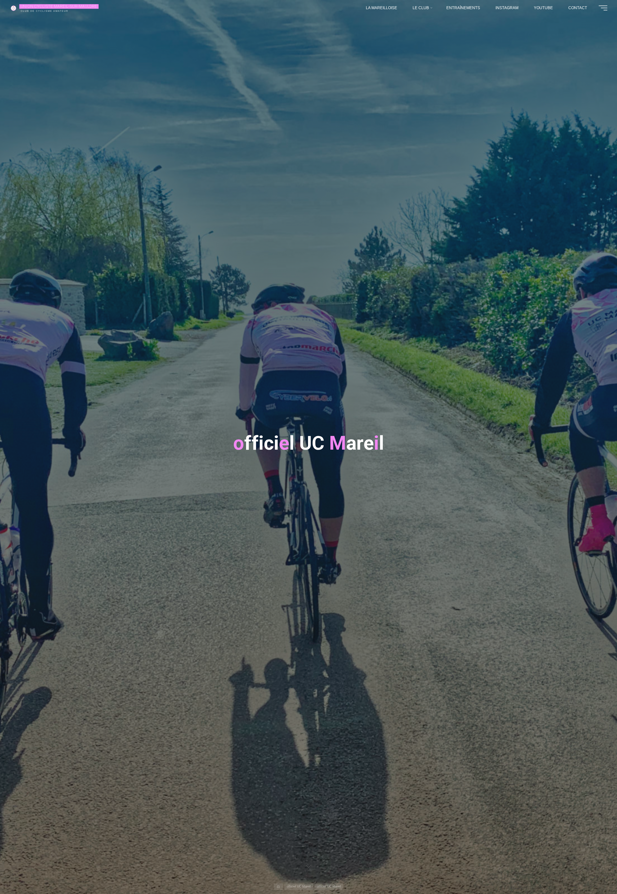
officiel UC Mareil (299, 886)
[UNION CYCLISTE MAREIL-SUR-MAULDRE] (13, 8)
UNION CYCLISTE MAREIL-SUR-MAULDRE (59, 6)
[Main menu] (603, 8)
